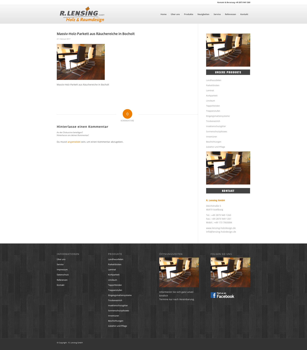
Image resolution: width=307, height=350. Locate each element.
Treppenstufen (213, 110)
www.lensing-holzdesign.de (221, 228)
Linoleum (210, 100)
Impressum (62, 269)
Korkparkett (212, 95)
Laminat (210, 90)
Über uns (61, 259)
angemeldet (74, 141)
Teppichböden (213, 105)
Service (60, 264)
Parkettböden (212, 85)
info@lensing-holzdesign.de (221, 231)
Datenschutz (63, 274)
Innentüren (211, 136)
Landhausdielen (213, 80)
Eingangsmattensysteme (218, 116)
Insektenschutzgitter (216, 126)
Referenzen (62, 279)
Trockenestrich (213, 121)
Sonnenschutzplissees (216, 131)
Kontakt (60, 285)
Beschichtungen (213, 141)
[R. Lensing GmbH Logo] (82, 14)
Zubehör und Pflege (215, 146)
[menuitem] (163, 14)
